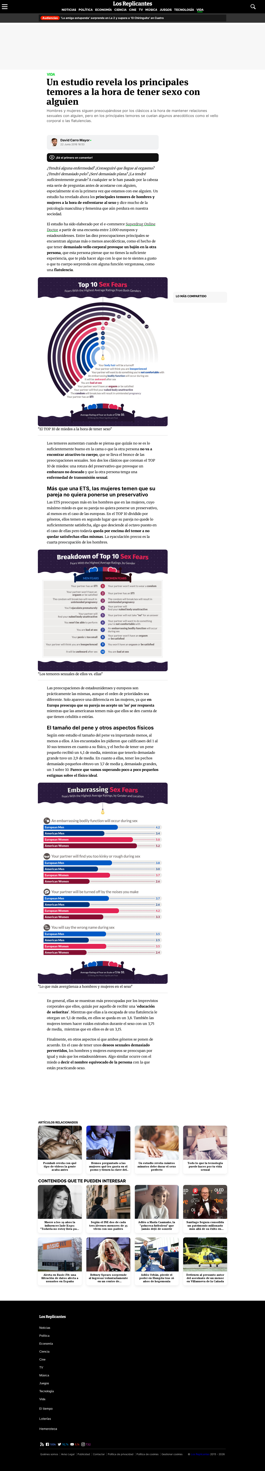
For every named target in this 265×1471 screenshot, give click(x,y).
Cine (132, 10)
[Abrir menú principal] (5, 6)
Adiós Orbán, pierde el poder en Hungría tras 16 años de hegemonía (156, 1278)
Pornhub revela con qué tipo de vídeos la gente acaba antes (59, 1166)
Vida (200, 10)
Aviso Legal (67, 1454)
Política (86, 10)
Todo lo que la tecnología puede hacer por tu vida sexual (205, 1166)
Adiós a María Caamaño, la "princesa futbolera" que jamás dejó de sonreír (156, 1226)
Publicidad (84, 1454)
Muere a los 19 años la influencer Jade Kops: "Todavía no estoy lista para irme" (60, 1226)
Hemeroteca (48, 1429)
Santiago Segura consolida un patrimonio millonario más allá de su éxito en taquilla (205, 1226)
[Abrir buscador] (253, 6)
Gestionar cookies (172, 1454)
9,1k (77, 1444)
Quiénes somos (49, 1454)
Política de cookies (147, 1454)
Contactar (99, 1454)
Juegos (166, 10)
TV (141, 10)
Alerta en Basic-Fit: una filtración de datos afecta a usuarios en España (59, 1278)
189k (52, 1444)
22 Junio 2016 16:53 (72, 144)
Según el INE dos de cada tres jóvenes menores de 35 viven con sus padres (108, 1226)
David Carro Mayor (76, 140)
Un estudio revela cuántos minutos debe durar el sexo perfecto (157, 1166)
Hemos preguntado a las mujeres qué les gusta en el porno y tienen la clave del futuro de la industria (108, 1166)
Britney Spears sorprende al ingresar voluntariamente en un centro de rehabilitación (108, 1278)
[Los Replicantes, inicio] (132, 4)
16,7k (65, 1444)
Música (151, 10)
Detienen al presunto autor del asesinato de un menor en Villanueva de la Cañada (205, 1278)
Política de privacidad (120, 1454)
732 (88, 1444)
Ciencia (120, 10)
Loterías (45, 1419)
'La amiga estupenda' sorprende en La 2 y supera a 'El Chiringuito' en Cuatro (103, 18)
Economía (103, 10)
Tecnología (184, 10)
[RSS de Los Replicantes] (42, 1444)
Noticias (69, 10)
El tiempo (46, 1408)
